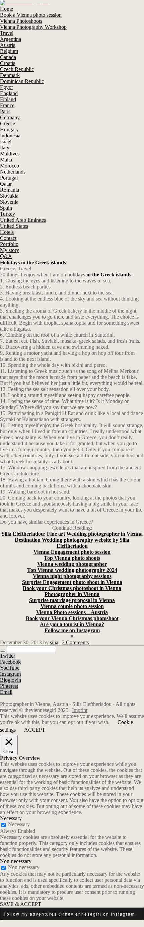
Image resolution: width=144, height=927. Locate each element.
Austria (7, 45)
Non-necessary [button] (15, 861)
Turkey (7, 214)
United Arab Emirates (23, 220)
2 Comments (75, 642)
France (7, 105)
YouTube (9, 668)
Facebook (10, 662)
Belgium (9, 51)
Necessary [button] (11, 818)
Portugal (9, 178)
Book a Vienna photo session (31, 15)
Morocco (9, 166)
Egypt (6, 87)
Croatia (7, 63)
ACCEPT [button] (34, 730)
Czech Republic (17, 69)
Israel (5, 141)
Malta (6, 159)
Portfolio (9, 244)
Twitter (7, 656)
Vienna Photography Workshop (33, 27)
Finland (8, 99)
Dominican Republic (22, 81)
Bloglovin (10, 680)
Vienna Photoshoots (21, 21)
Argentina (10, 39)
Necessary (19, 824)
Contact (8, 238)
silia (54, 642)
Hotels (7, 232)
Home (6, 9)
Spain (6, 208)
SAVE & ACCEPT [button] (20, 904)
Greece (7, 123)
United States (14, 226)
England (9, 93)
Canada (8, 57)
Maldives (9, 153)
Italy (4, 147)
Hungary (9, 129)
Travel (6, 33)
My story (9, 250)
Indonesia (10, 135)
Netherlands (12, 172)
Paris (5, 111)
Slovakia (9, 196)
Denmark (10, 75)
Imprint (79, 710)
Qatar (6, 184)
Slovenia (9, 202)
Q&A (6, 256)
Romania (9, 190)
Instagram (10, 674)
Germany (10, 117)
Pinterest (9, 686)
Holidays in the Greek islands (33, 262)
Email (6, 692)
